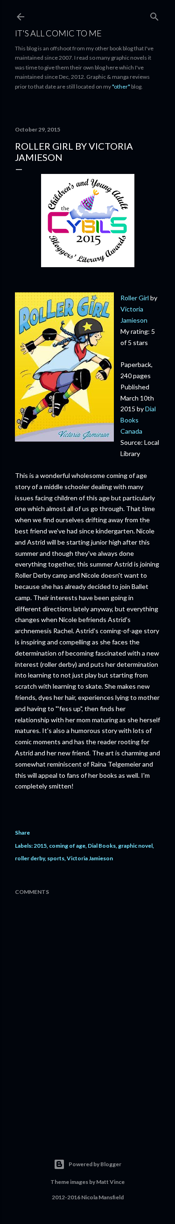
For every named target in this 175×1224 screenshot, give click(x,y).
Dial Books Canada (138, 420)
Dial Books (102, 845)
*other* (121, 86)
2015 (40, 845)
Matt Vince (110, 1181)
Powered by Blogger (95, 1164)
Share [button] (22, 832)
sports (55, 858)
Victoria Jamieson (90, 858)
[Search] (154, 15)
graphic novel (135, 845)
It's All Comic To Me (58, 33)
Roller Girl (135, 298)
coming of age (67, 845)
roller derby (30, 858)
